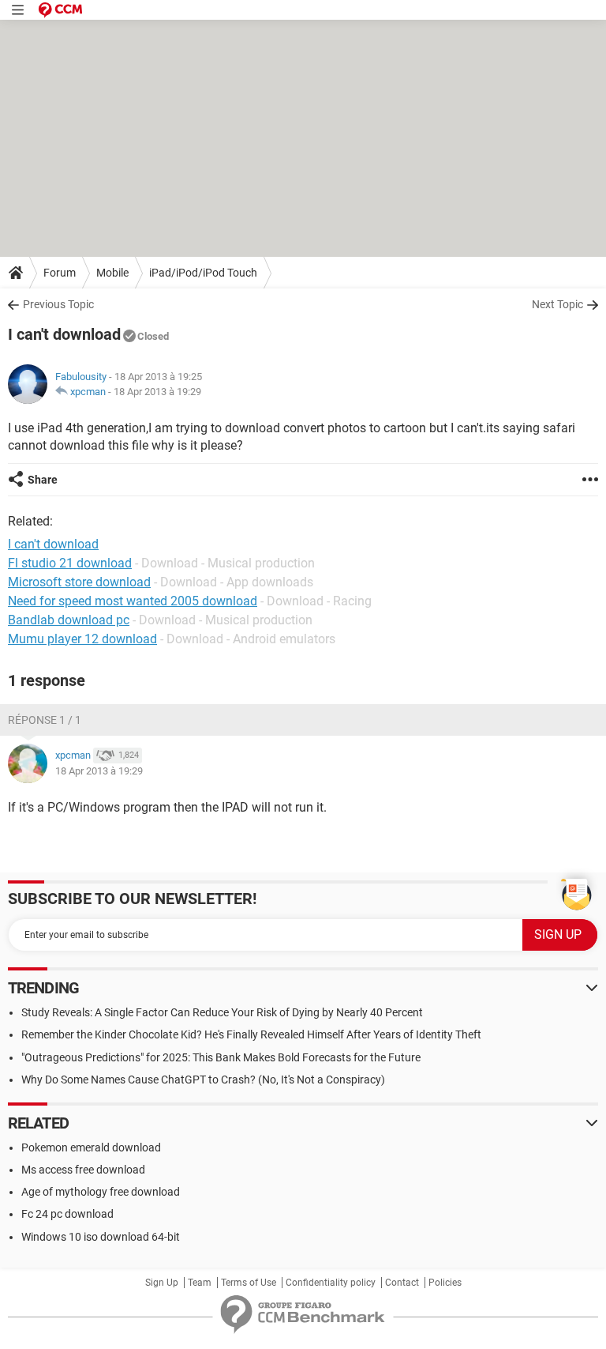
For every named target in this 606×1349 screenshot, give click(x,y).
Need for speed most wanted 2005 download (132, 601)
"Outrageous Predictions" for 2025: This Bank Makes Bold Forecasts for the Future (221, 1057)
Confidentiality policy (331, 1282)
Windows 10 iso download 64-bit (100, 1236)
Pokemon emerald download (91, 1147)
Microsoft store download (79, 582)
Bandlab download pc (68, 619)
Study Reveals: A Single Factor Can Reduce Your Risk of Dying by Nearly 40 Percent (222, 1012)
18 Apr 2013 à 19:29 (157, 392)
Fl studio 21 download (70, 563)
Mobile (112, 272)
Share (43, 479)
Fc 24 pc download (67, 1214)
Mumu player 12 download (82, 638)
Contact (402, 1282)
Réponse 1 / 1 (44, 720)
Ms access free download (83, 1169)
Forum (59, 272)
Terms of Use (248, 1282)
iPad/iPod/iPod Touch (203, 272)
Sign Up (161, 1282)
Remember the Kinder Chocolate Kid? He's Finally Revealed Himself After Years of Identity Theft (251, 1034)
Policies (445, 1282)
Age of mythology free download (100, 1191)
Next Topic (557, 304)
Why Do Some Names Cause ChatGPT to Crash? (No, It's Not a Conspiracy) (203, 1079)
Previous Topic (58, 304)
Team (199, 1282)
